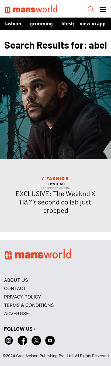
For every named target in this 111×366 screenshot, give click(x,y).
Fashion (12, 24)
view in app (93, 24)
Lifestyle (70, 24)
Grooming (41, 24)
